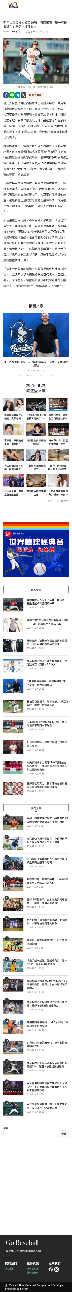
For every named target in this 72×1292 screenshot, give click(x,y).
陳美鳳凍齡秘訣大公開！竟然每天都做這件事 (13, 416)
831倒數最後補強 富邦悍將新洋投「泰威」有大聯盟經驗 (46, 682)
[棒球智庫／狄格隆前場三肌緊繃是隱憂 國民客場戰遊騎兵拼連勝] (13, 645)
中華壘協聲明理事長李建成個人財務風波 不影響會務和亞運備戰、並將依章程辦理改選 (47, 1086)
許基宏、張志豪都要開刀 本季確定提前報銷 (47, 941)
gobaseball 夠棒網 (18, 1288)
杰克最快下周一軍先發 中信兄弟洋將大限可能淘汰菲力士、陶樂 (47, 840)
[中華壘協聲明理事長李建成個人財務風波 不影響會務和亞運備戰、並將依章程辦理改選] (13, 1088)
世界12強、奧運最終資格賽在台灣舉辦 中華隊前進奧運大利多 (47, 921)
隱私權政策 (33, 1268)
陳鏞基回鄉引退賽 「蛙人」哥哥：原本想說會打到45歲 (47, 1023)
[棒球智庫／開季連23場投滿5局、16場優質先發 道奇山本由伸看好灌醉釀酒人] (13, 985)
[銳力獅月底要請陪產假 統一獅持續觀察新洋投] (13, 1047)
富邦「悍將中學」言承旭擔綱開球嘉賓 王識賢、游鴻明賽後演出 (47, 901)
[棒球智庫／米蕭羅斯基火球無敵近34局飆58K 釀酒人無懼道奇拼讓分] (13, 1068)
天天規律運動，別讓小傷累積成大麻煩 (13, 467)
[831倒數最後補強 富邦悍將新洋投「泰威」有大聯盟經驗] (13, 686)
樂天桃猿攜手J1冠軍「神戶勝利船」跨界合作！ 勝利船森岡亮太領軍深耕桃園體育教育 (47, 766)
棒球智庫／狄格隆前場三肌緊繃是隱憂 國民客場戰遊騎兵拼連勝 (47, 642)
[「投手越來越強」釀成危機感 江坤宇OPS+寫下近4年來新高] (13, 965)
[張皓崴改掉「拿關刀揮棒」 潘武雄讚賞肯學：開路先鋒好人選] (13, 884)
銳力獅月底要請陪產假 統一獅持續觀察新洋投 (47, 1044)
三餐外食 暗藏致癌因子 (36, 467)
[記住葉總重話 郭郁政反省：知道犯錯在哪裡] (13, 747)
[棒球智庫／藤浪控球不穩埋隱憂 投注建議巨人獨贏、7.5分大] (13, 665)
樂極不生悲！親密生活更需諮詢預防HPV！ (58, 416)
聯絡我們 (9, 1268)
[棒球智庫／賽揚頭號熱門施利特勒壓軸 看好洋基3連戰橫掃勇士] (13, 1007)
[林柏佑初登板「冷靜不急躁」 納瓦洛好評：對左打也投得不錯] (36, 335)
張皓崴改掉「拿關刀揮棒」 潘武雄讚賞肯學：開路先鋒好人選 (47, 880)
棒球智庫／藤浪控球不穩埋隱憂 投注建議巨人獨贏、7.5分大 (47, 662)
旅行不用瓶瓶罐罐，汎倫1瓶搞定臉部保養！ (58, 467)
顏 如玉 (16, 32)
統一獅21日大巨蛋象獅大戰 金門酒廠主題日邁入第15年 (58, 442)
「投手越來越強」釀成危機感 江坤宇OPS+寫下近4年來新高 (47, 962)
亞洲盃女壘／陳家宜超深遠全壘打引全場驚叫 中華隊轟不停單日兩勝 (13, 493)
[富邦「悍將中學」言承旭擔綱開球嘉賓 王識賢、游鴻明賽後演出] (13, 904)
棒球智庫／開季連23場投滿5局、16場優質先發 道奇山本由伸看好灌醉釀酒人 (47, 984)
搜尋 (5, 1127)
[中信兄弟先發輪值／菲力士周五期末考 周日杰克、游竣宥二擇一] (13, 1109)
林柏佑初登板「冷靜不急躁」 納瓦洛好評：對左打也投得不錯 (36, 363)
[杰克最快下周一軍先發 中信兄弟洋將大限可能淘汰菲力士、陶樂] (13, 843)
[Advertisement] (36, 1183)
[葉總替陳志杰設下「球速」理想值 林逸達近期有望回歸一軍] (13, 604)
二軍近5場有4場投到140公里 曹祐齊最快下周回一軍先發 (47, 723)
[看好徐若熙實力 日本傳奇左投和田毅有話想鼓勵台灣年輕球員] (13, 788)
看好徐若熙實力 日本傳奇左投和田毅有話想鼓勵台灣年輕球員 (47, 785)
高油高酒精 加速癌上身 (36, 493)
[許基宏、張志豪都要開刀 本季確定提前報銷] (13, 945)
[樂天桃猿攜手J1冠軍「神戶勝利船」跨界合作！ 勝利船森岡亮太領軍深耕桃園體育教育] (13, 767)
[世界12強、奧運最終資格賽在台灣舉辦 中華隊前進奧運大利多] (13, 924)
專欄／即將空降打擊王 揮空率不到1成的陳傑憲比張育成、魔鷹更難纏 (47, 819)
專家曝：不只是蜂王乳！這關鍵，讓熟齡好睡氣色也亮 (13, 442)
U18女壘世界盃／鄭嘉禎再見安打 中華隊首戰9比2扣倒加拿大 (36, 416)
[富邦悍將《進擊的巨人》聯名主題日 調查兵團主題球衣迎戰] (13, 863)
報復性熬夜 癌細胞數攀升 (36, 442)
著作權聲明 (33, 1272)
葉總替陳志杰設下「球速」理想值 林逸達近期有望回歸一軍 (47, 601)
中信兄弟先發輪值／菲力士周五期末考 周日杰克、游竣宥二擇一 (47, 1105)
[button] (6, 344)
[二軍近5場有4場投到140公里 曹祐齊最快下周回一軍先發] (13, 726)
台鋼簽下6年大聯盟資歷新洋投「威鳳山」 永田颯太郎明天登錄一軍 (47, 621)
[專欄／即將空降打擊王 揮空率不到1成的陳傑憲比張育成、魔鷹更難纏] (13, 823)
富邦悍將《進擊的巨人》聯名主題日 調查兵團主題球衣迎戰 (48, 860)
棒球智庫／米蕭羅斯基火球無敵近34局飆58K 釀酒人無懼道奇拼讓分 (47, 1064)
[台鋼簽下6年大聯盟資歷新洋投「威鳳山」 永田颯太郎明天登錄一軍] (13, 625)
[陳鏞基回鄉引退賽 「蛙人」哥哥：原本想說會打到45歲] (13, 1027)
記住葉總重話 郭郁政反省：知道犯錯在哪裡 (47, 743)
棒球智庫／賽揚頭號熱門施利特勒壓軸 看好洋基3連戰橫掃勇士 (47, 1003)
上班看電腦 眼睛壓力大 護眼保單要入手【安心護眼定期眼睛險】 (58, 493)
